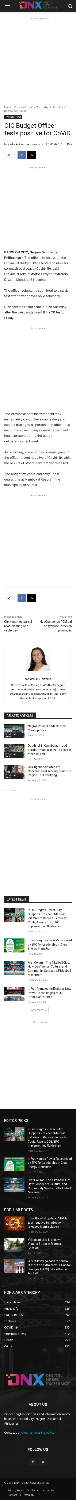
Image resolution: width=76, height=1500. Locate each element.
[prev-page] (7, 788)
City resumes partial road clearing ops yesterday (18, 626)
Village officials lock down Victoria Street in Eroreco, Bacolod (45, 1244)
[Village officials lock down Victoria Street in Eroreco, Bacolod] (14, 1245)
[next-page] (13, 788)
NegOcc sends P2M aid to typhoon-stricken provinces (56, 626)
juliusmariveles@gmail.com (38, 1432)
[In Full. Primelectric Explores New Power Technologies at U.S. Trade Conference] (14, 994)
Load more (36, 1010)
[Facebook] (22, 155)
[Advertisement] (38, 58)
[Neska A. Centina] (38, 658)
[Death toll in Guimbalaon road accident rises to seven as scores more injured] (14, 751)
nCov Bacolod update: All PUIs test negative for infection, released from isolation (47, 1222)
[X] (31, 155)
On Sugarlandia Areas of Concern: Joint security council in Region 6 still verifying (49, 771)
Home (8, 107)
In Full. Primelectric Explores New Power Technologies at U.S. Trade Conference (49, 993)
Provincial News (23, 107)
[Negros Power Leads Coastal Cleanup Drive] (14, 731)
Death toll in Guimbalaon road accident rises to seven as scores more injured (50, 749)
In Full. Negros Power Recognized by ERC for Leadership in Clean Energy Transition (50, 944)
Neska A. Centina (18, 144)
